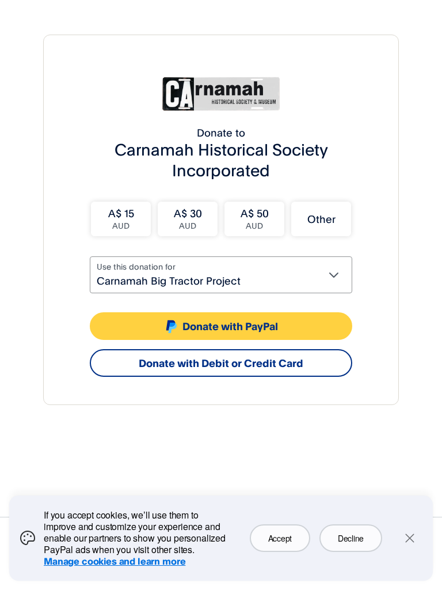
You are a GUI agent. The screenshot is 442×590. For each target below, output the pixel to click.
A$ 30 (188, 218)
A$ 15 (121, 218)
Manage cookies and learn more (114, 561)
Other (321, 219)
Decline (351, 538)
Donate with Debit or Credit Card (221, 363)
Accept (280, 538)
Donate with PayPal (230, 326)
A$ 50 (255, 218)
